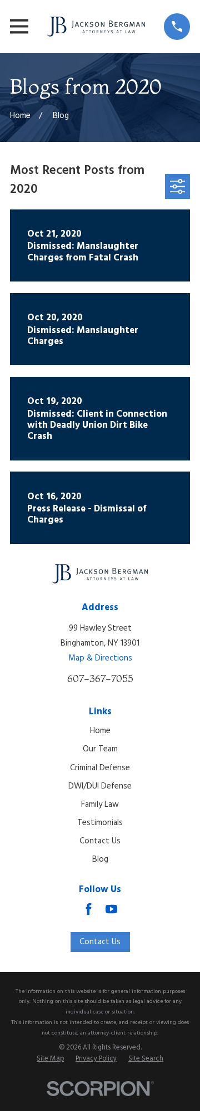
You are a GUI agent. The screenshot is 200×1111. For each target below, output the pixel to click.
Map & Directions (100, 658)
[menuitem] (50, 1059)
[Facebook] (88, 909)
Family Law (100, 804)
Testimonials (100, 823)
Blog (100, 859)
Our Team (100, 749)
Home (100, 731)
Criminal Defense (100, 768)
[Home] (96, 26)
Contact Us (100, 841)
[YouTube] (111, 909)
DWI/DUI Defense (100, 786)
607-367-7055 (100, 678)
